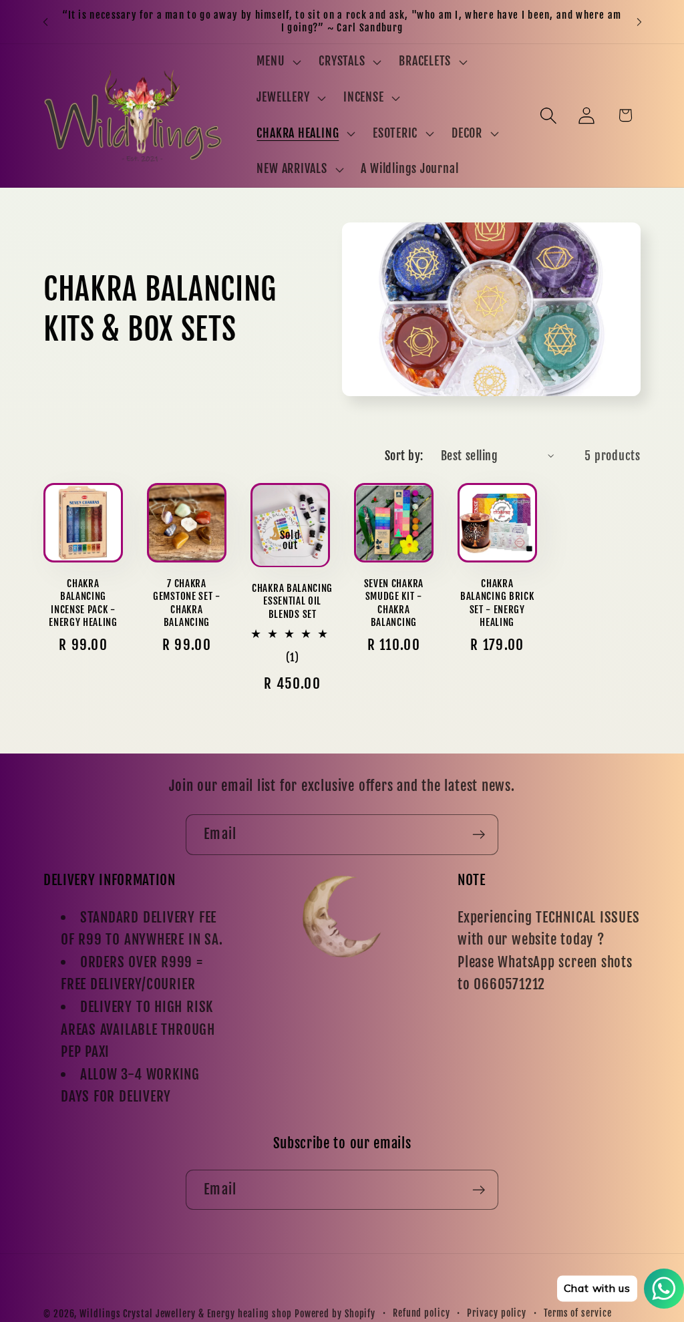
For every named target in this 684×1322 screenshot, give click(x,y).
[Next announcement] (639, 21)
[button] (277, 62)
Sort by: (404, 456)
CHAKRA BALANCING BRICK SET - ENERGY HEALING (497, 603)
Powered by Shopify (335, 1314)
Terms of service (578, 1313)
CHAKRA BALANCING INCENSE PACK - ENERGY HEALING (83, 603)
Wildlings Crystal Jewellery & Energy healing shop (185, 1314)
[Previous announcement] (45, 21)
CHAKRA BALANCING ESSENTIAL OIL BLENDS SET (292, 601)
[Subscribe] (479, 834)
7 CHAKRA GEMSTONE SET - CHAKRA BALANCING (186, 603)
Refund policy (421, 1313)
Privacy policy (496, 1313)
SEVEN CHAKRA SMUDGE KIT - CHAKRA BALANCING (393, 603)
